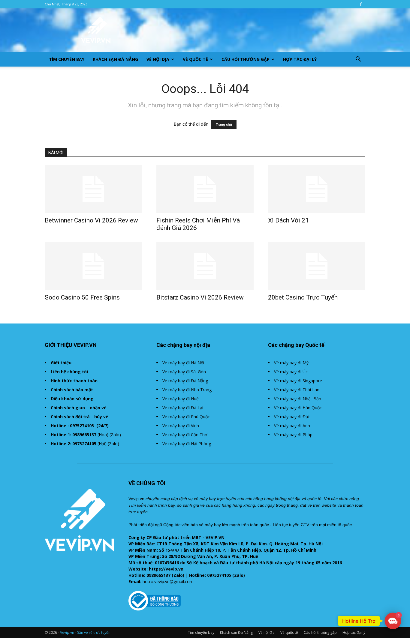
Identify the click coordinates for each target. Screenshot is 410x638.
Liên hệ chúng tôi (69, 371)
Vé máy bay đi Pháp (293, 434)
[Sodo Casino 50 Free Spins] (93, 266)
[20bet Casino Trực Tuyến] (316, 266)
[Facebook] (360, 4)
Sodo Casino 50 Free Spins (82, 297)
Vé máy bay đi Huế (180, 398)
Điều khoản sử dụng (72, 398)
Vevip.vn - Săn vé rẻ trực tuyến (85, 632)
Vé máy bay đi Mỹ (291, 362)
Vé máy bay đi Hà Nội (183, 362)
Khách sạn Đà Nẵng (115, 59)
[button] (358, 60)
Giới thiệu (61, 362)
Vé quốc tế (195, 59)
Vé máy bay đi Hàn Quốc (298, 407)
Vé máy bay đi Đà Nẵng (185, 380)
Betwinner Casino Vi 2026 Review (91, 220)
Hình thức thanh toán (74, 380)
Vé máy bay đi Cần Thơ (184, 434)
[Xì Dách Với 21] (316, 189)
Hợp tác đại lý (300, 59)
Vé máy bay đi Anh (292, 425)
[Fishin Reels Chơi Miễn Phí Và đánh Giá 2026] (205, 189)
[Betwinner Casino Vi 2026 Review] (93, 189)
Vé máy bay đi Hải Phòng (186, 443)
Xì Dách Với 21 (288, 220)
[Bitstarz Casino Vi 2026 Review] (205, 266)
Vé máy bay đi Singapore (298, 380)
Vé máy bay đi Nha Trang (187, 389)
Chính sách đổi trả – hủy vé (79, 416)
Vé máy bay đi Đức (292, 416)
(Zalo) (115, 434)
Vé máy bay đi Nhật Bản (297, 398)
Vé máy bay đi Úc (291, 371)
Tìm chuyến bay (66, 59)
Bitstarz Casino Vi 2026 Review (200, 297)
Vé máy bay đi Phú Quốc (186, 416)
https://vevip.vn (166, 569)
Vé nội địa (157, 59)
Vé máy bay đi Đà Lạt (183, 407)
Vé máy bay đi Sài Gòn (184, 371)
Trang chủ (224, 124)
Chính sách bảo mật (72, 389)
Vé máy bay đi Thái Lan (296, 389)
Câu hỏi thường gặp (246, 59)
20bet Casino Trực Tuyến (303, 297)
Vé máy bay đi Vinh (180, 425)
